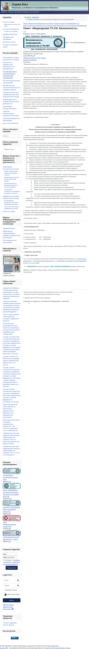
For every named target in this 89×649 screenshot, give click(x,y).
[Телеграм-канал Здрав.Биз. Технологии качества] (11, 260)
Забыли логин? (8, 607)
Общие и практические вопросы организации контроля (11, 173)
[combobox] (11, 149)
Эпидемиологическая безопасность (43, 261)
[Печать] (24, 32)
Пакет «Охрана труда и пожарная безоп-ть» (64, 24)
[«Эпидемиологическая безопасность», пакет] (11, 533)
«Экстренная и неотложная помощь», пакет (10, 477)
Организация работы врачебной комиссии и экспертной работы (10, 185)
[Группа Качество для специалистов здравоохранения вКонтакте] (11, 269)
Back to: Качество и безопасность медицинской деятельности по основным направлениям (55, 26)
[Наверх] (86, 646)
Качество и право (9, 211)
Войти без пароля (13, 594)
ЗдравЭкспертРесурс (10, 34)
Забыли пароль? (8, 605)
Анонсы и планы (8, 22)
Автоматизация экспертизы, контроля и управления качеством (11, 202)
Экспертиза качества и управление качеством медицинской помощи (11, 95)
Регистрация (7, 609)
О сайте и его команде (11, 31)
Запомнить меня (11, 590)
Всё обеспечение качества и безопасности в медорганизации (11, 88)
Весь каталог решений (10, 123)
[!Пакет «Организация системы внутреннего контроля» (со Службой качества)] (11, 486)
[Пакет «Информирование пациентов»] (11, 518)
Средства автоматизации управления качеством (11, 113)
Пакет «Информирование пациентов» (9, 524)
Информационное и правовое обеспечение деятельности (11, 102)
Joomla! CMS (4, 648)
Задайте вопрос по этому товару (34, 58)
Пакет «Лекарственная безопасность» (36, 24)
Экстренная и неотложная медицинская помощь (71, 261)
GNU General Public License (61, 648)
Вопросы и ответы (9, 42)
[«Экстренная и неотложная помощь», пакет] (11, 471)
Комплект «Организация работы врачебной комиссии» (11, 509)
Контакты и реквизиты (11, 29)
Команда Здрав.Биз (30, 60)
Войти (11, 600)
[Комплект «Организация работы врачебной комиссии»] (11, 503)
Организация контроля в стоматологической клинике (11, 179)
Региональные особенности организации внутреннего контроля (12, 191)
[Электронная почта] (25, 32)
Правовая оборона (9, 228)
